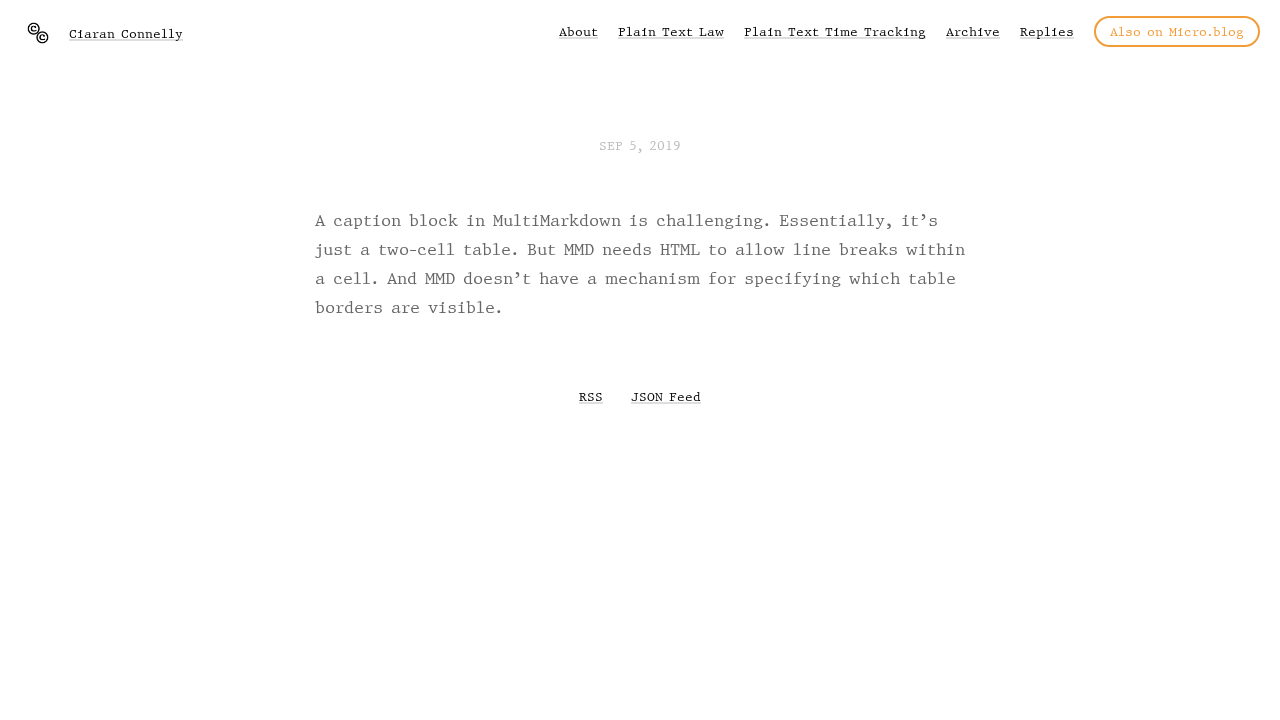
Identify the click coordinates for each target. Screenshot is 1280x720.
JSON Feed (666, 396)
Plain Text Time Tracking (835, 31)
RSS (591, 396)
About (578, 31)
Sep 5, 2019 (640, 145)
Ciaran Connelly (126, 33)
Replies (1047, 31)
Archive (973, 31)
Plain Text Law (671, 31)
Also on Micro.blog (1177, 31)
